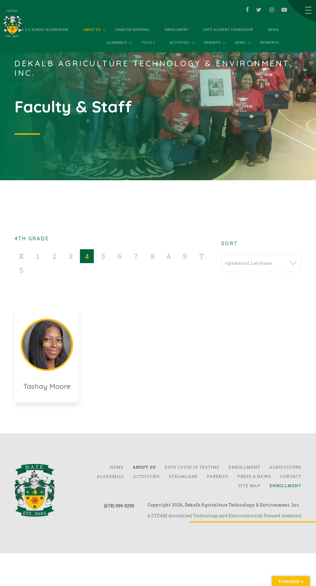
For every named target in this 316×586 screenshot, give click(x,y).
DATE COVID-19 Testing (191, 467)
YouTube (283, 10)
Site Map (249, 485)
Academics (117, 43)
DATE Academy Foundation (228, 30)
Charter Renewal (132, 30)
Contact (290, 476)
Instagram (270, 10)
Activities (179, 43)
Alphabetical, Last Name (248, 263)
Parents (212, 43)
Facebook (246, 10)
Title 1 (148, 43)
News (240, 43)
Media (273, 30)
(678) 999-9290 (119, 506)
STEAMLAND (183, 476)
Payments (269, 43)
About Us (92, 30)
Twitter (258, 10)
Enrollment (177, 30)
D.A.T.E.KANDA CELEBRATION (43, 30)
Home (117, 467)
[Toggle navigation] (308, 10)
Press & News (254, 476)
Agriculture (285, 467)
